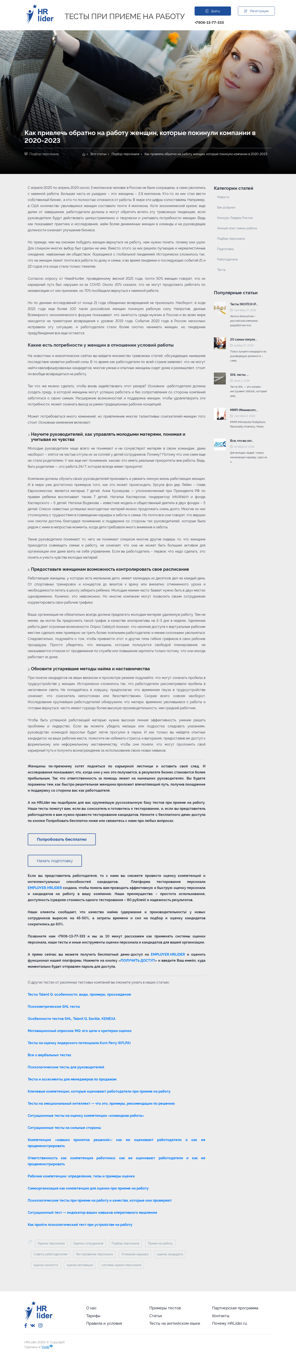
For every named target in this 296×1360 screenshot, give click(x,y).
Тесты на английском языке (174, 1323)
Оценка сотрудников (88, 1243)
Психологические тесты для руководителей (66, 1067)
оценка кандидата (170, 1254)
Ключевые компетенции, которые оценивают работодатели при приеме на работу (99, 1091)
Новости (223, 197)
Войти (215, 11)
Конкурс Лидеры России (235, 218)
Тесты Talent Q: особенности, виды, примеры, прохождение (79, 994)
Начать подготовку (55, 860)
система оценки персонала (121, 1265)
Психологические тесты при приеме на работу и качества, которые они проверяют (100, 1200)
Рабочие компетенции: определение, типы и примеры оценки (81, 1176)
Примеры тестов (165, 1308)
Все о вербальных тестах (49, 1055)
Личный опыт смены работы (237, 228)
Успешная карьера (134, 1254)
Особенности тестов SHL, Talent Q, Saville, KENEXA (71, 1019)
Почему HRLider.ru (229, 1323)
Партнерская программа (235, 1308)
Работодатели (227, 259)
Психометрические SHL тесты (54, 1007)
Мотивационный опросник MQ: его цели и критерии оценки (80, 1031)
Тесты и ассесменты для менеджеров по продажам (72, 1079)
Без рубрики (226, 207)
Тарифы (93, 1315)
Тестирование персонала (94, 1254)
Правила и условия (104, 1323)
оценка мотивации (80, 1265)
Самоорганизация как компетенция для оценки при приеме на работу (88, 1188)
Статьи (155, 1315)
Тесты (221, 270)
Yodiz (45, 1347)
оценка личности (46, 1265)
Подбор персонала (125, 154)
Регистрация (259, 11)
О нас (91, 1308)
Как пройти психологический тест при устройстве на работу (80, 1225)
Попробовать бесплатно (62, 839)
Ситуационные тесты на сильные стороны (64, 1128)
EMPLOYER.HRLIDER (45, 888)
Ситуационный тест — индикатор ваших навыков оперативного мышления (92, 1212)
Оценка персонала (51, 1243)
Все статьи (98, 154)
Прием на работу (160, 1243)
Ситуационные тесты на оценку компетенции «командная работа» (86, 1116)
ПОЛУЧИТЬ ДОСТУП (138, 960)
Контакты (220, 1315)
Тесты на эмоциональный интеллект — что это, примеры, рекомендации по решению (101, 1103)
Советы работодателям (50, 1254)
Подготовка (225, 249)
